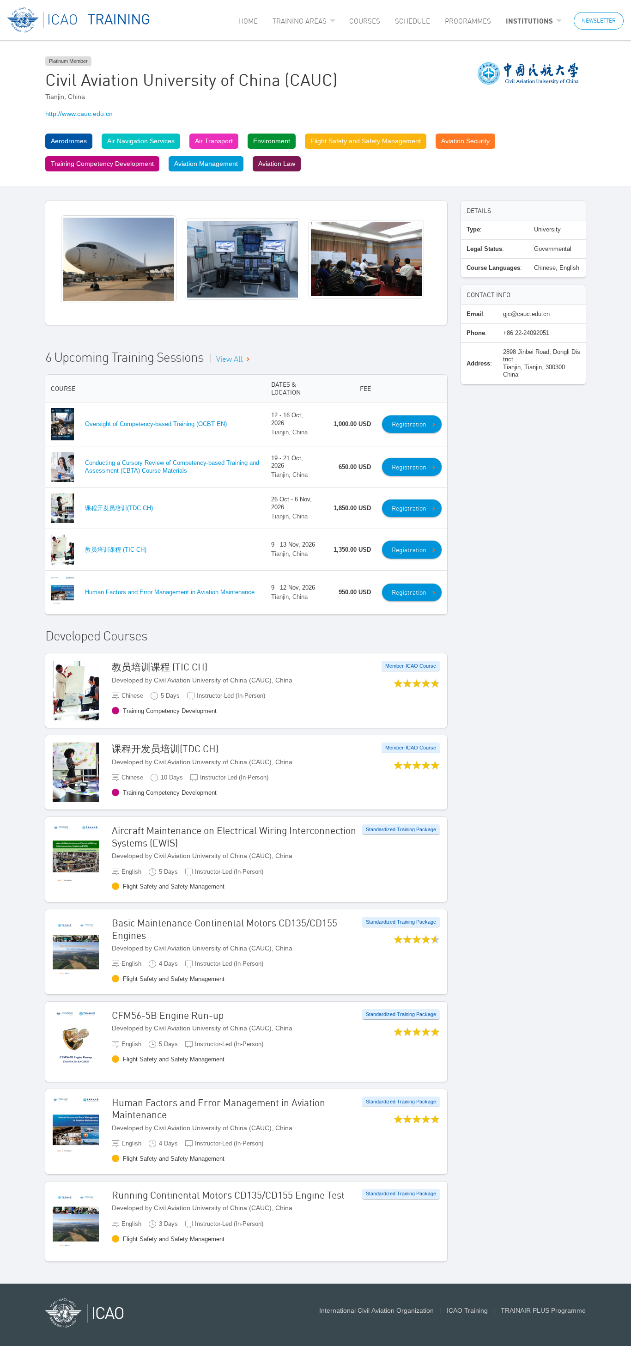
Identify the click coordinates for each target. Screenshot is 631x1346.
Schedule (412, 21)
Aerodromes (69, 141)
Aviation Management (206, 163)
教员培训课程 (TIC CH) (115, 549)
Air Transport (214, 141)
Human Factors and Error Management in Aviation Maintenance (170, 592)
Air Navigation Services (141, 141)
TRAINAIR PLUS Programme (543, 1310)
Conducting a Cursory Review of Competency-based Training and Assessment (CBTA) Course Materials (172, 466)
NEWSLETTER (599, 20)
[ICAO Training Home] (78, 20)
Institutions (529, 21)
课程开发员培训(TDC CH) (119, 508)
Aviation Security (465, 141)
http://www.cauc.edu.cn (79, 113)
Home (248, 21)
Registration (409, 424)
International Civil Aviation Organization (376, 1310)
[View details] (82, 690)
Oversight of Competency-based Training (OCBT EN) (156, 423)
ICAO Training (467, 1310)
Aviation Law (276, 163)
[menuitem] (248, 21)
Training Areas (300, 21)
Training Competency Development (102, 163)
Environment (271, 141)
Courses (364, 21)
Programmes (468, 21)
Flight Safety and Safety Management (365, 141)
